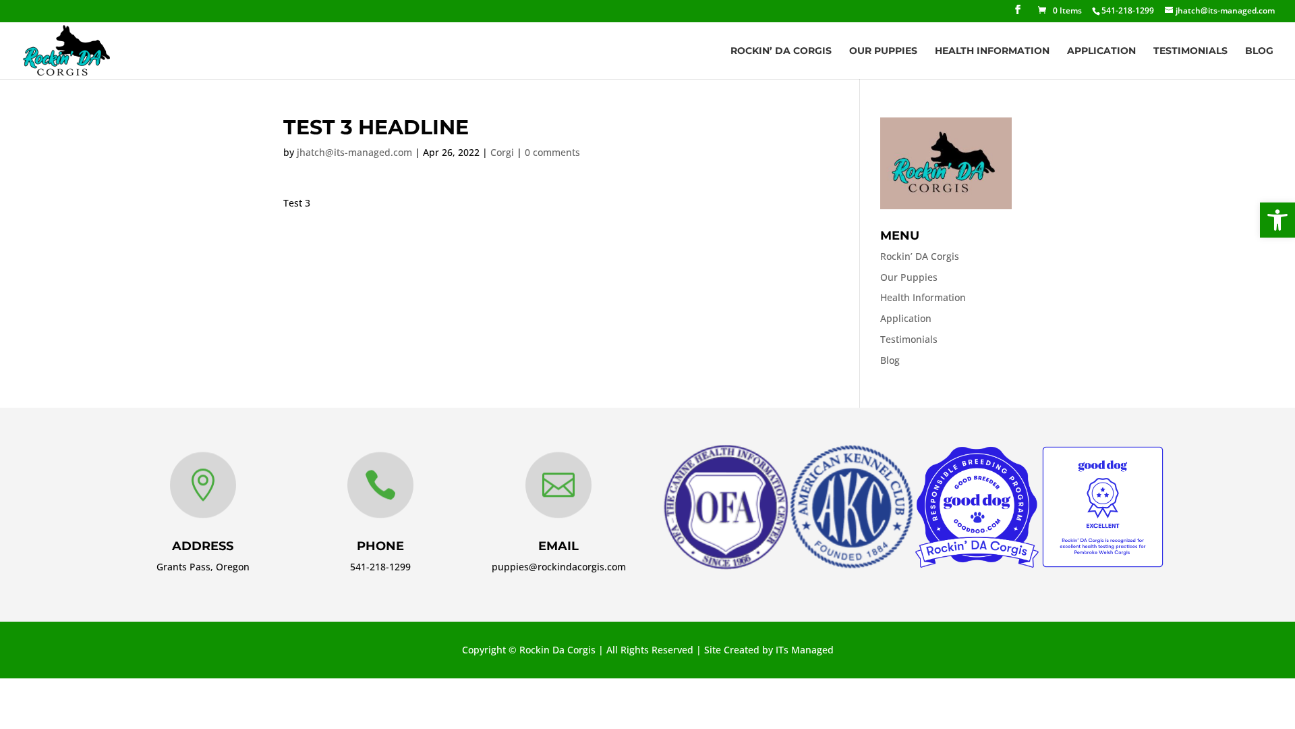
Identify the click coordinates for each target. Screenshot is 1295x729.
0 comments (552, 152)
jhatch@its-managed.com (354, 152)
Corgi (502, 152)
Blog (1259, 51)
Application (1101, 51)
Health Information (992, 51)
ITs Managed (805, 649)
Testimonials (1190, 51)
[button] (1277, 220)
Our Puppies (883, 51)
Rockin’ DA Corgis (781, 51)
